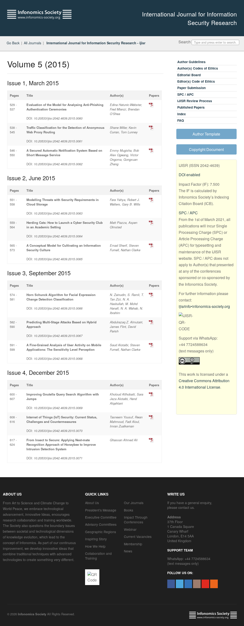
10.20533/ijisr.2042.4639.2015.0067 (58, 335)
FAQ (180, 120)
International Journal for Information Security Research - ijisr (95, 42)
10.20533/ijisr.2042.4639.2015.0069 (58, 408)
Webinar (130, 529)
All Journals (32, 42)
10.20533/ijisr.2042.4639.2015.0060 (58, 118)
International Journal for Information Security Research (189, 18)
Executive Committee (101, 517)
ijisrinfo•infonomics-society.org (204, 306)
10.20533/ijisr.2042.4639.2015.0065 (58, 259)
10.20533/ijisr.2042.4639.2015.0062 (58, 164)
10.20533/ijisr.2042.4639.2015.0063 (58, 213)
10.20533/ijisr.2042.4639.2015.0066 (58, 308)
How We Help (95, 546)
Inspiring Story (96, 538)
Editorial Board (189, 75)
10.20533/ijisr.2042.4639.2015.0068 (58, 358)
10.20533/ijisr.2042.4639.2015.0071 (58, 458)
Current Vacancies (138, 536)
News (128, 551)
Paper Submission (191, 87)
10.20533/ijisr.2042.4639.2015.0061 (58, 141)
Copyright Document (206, 149)
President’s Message (100, 510)
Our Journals (133, 502)
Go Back (13, 42)
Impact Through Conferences (135, 519)
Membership (133, 543)
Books (128, 510)
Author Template (206, 134)
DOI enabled (189, 174)
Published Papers (191, 107)
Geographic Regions (100, 531)
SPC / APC (185, 94)
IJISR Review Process (194, 101)
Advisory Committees (101, 524)
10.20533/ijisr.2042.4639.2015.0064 (58, 236)
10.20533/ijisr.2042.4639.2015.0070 (58, 430)
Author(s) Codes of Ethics (197, 68)
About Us (92, 502)
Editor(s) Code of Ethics (196, 81)
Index (181, 114)
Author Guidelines (191, 62)
